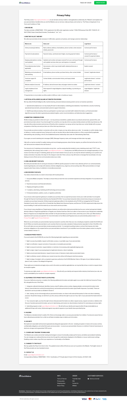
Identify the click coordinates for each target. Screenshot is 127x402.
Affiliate (74, 385)
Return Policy (60, 385)
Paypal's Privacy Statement (41, 218)
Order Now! (100, 3)
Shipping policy (61, 383)
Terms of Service (62, 378)
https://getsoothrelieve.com (41, 19)
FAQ (73, 381)
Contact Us (75, 383)
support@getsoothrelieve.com (56, 150)
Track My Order (85, 3)
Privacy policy (61, 381)
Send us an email (94, 378)
